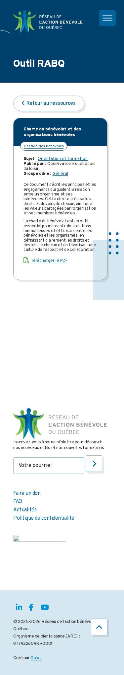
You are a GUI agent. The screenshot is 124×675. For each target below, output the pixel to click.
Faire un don (26, 493)
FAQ (17, 501)
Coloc (35, 658)
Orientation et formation (63, 159)
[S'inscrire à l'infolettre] (94, 463)
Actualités (24, 510)
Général (60, 174)
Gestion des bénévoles (44, 146)
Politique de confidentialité (43, 518)
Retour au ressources (50, 103)
